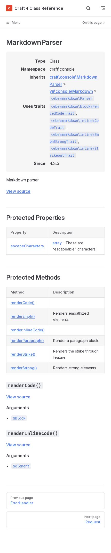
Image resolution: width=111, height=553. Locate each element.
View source (18, 191)
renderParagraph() (27, 340)
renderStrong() (24, 368)
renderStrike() (23, 354)
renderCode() (23, 302)
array (57, 243)
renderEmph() (23, 316)
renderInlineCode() (28, 330)
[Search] (88, 8)
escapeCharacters (27, 246)
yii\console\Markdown (71, 91)
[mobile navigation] (103, 8)
